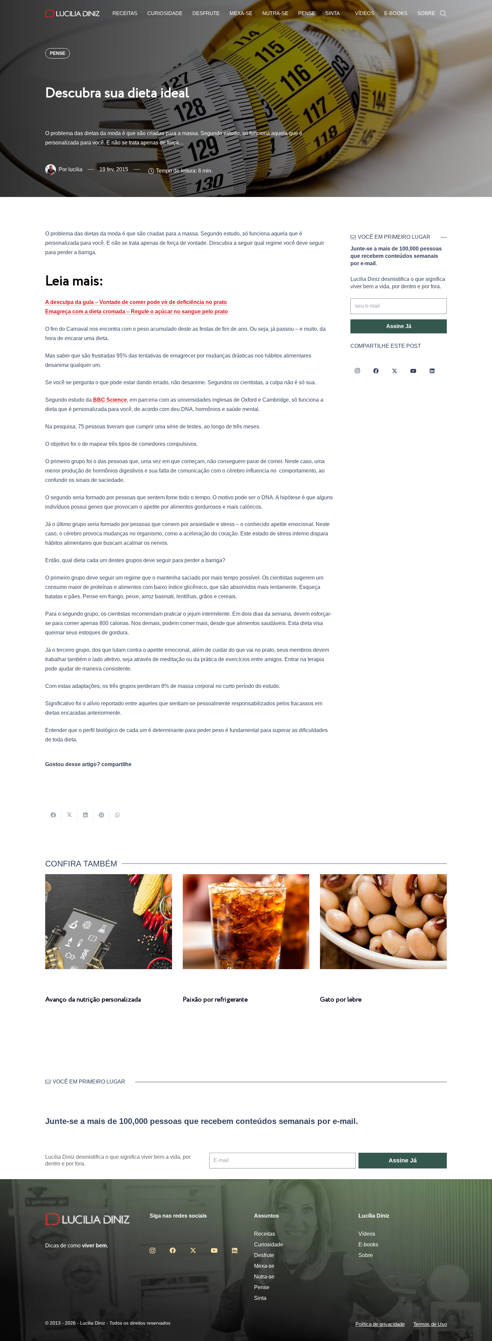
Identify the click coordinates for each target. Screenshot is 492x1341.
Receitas (264, 1234)
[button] (443, 13)
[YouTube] (413, 371)
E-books (368, 1244)
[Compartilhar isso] (53, 815)
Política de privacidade (380, 1324)
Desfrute (264, 1255)
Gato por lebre (340, 1000)
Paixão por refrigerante (215, 1000)
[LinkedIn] (432, 371)
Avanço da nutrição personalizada (93, 1000)
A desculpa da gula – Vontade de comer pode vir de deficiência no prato (136, 302)
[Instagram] (357, 371)
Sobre (365, 1255)
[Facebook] (376, 371)
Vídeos (366, 1234)
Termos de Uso (430, 1324)
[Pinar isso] (101, 815)
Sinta (260, 1298)
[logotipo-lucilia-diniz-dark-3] (72, 13)
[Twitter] (394, 371)
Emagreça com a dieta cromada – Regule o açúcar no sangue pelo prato (136, 311)
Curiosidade (268, 1244)
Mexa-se (264, 1266)
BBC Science (110, 400)
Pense (261, 1287)
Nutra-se (264, 1276)
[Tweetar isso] (69, 815)
